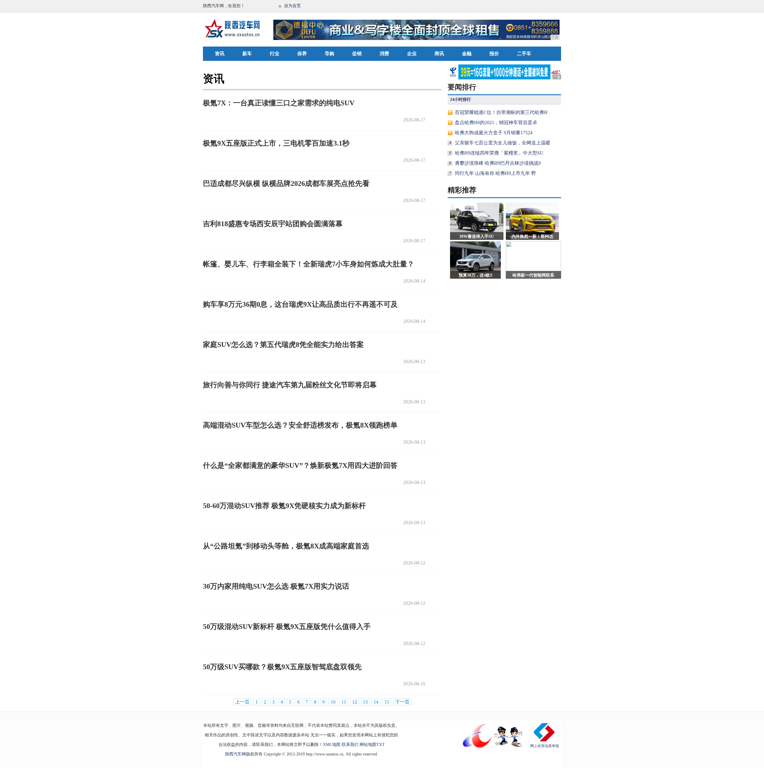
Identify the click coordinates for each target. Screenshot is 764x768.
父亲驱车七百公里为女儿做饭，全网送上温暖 (502, 142)
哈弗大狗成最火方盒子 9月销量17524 (493, 132)
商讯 (439, 53)
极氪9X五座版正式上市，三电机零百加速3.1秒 (276, 143)
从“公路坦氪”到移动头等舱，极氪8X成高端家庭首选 (286, 546)
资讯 (219, 53)
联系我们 (350, 744)
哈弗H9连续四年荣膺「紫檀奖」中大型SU (499, 152)
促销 (357, 53)
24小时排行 (460, 99)
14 (376, 701)
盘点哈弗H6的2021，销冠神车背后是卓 (496, 122)
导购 (329, 53)
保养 (302, 53)
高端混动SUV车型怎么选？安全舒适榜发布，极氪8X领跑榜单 (300, 425)
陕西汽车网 (235, 754)
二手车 (524, 53)
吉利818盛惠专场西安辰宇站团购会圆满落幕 (273, 224)
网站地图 (368, 744)
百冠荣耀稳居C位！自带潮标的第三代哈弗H (501, 112)
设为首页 (292, 6)
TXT (380, 744)
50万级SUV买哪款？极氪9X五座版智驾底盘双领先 (282, 667)
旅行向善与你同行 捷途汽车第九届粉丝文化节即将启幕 (290, 385)
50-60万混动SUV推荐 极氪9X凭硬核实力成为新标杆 (284, 506)
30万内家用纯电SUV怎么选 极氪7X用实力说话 (276, 586)
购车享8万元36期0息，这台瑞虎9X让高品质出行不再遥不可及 (300, 304)
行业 (274, 53)
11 (343, 701)
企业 (412, 53)
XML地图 (332, 744)
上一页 (242, 701)
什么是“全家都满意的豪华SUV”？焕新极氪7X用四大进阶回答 (300, 465)
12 (354, 701)
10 (333, 701)
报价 (494, 53)
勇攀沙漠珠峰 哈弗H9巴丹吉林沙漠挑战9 (498, 163)
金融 (467, 53)
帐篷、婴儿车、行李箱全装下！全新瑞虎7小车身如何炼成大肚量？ (308, 264)
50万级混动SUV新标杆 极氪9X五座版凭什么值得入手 (287, 626)
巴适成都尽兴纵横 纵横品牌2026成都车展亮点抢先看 (286, 183)
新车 (247, 53)
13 (365, 701)
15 (386, 701)
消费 (384, 53)
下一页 (402, 701)
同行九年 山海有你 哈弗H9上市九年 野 (495, 173)
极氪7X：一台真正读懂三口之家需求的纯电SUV (279, 103)
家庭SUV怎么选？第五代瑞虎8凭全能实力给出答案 (283, 344)
